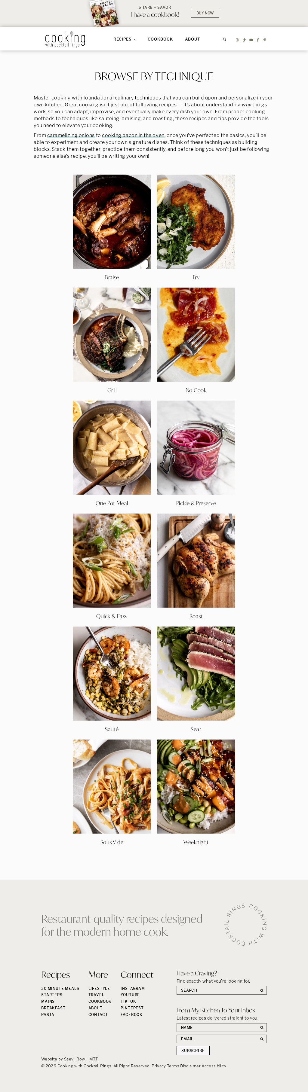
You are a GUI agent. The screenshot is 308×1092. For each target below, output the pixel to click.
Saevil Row (74, 1059)
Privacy (159, 1065)
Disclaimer (190, 1065)
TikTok (128, 1001)
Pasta (47, 1014)
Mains (48, 1001)
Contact (98, 1014)
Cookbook (160, 39)
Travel (96, 995)
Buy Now (205, 13)
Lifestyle (99, 988)
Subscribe (193, 1050)
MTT (93, 1059)
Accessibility (214, 1065)
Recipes (122, 39)
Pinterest (132, 1008)
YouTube (130, 995)
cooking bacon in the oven (133, 135)
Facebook (132, 1014)
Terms (173, 1065)
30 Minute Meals (60, 988)
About (193, 39)
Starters (52, 995)
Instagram (133, 988)
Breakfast (53, 1008)
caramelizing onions (71, 135)
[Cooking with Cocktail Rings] (65, 39)
